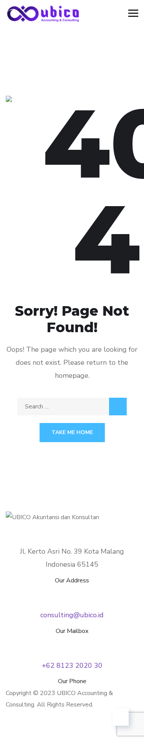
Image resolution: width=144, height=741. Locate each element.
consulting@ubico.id (72, 615)
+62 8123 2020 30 (72, 665)
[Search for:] (72, 406)
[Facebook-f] (15, 727)
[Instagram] (56, 727)
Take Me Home (72, 432)
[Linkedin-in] (36, 727)
